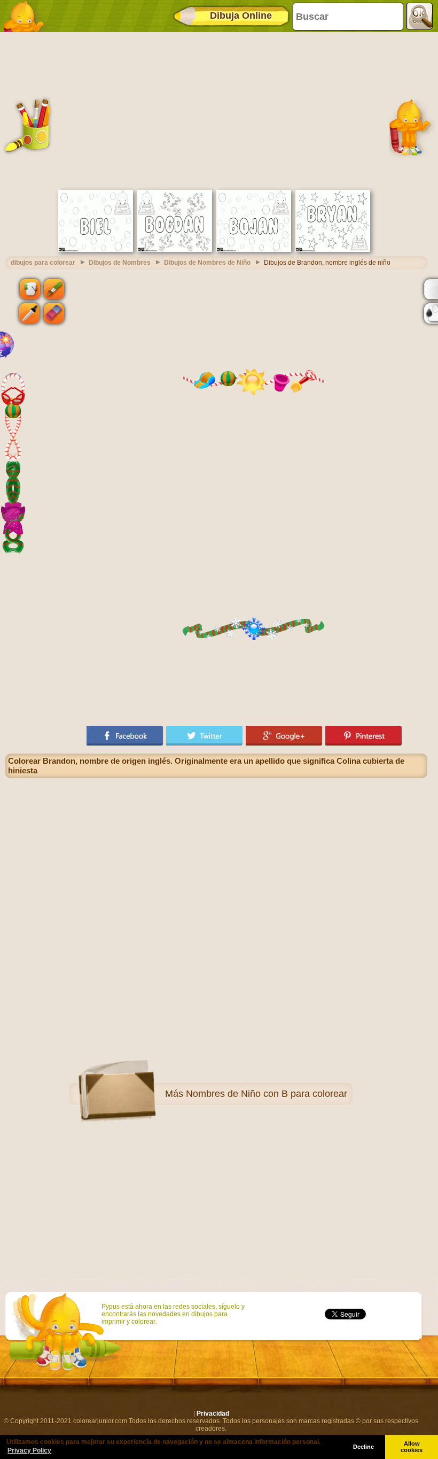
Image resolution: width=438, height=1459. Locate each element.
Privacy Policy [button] (29, 1450)
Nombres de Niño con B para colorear (266, 1093)
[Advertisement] (216, 110)
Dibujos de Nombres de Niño (207, 262)
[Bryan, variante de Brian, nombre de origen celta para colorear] (332, 250)
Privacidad (213, 1413)
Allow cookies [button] (412, 1446)
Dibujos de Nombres (120, 262)
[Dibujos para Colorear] (27, 16)
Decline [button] (363, 1446)
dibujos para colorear (43, 262)
